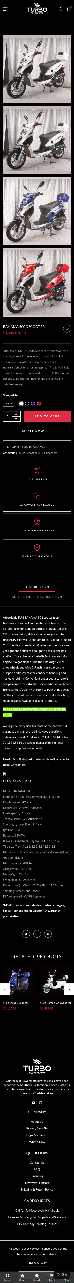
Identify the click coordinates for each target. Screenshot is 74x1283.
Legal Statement (37, 1135)
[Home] (22, 1275)
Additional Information (37, 596)
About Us (37, 1121)
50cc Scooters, (28, 452)
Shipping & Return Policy (37, 1189)
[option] (18, 991)
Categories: (10, 452)
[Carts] (51, 1275)
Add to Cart (47, 416)
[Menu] (7, 1275)
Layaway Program (37, 1182)
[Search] (37, 1275)
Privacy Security (37, 1128)
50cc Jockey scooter (15, 1002)
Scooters (51, 452)
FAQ (37, 1169)
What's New (37, 1141)
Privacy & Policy (37, 1262)
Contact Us (37, 1162)
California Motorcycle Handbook (37, 1210)
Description (37, 587)
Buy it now (33, 431)
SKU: (6, 447)
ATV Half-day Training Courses (37, 1224)
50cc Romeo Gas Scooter (55, 1002)
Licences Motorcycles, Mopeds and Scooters (37, 1217)
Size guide (10, 395)
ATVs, (42, 452)
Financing (37, 1176)
